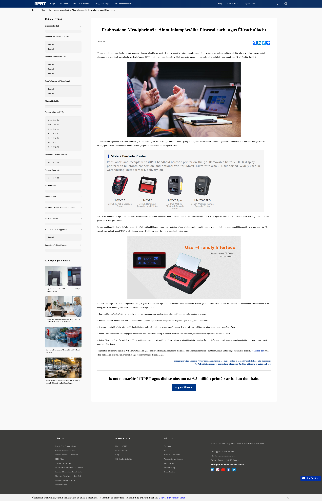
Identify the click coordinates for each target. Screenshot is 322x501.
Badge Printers (169, 472)
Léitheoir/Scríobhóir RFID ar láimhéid (69, 468)
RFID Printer (60, 459)
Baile (34, 10)
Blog (43, 10)
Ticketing (167, 446)
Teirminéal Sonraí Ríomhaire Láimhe (68, 472)
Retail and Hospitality (172, 455)
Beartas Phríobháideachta (172, 497)
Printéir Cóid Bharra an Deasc (65, 446)
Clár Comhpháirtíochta (123, 459)
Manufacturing (169, 468)
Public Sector (169, 463)
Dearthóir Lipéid (61, 485)
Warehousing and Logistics (173, 459)
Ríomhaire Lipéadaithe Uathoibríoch (68, 476)
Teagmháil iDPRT (184, 387)
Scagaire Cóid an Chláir (63, 463)
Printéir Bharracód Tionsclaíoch (66, 455)
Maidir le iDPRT (121, 446)
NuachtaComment (121, 450)
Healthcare (168, 450)
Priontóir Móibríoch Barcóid (65, 450)
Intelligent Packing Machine (65, 480)
